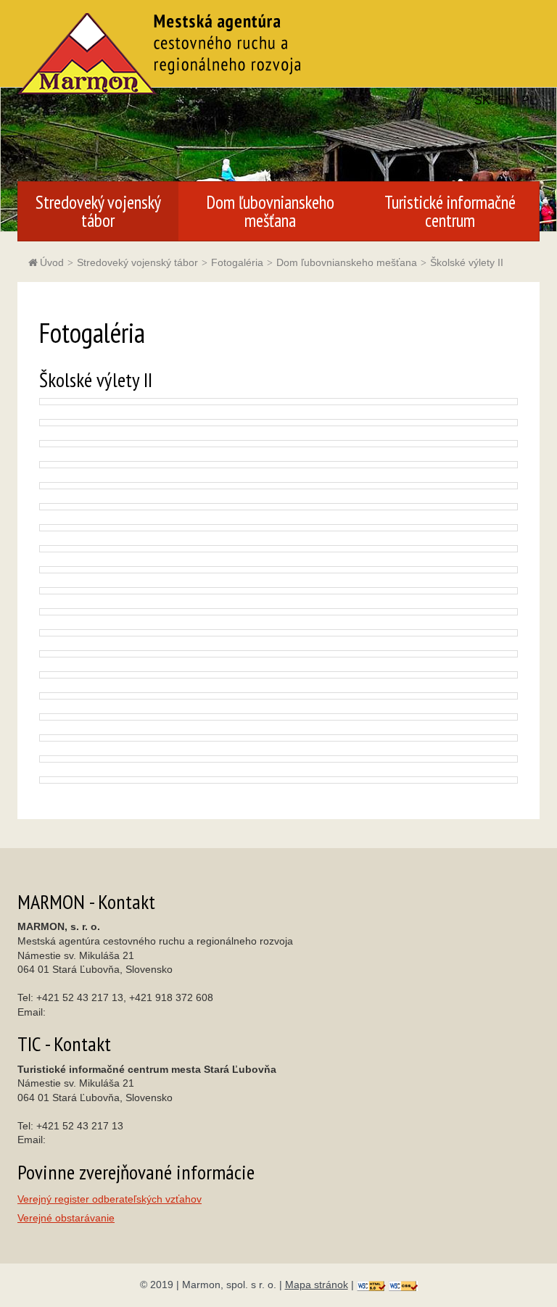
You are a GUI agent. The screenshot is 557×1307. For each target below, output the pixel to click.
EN (506, 100)
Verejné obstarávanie (66, 1218)
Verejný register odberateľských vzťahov (109, 1199)
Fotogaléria (237, 262)
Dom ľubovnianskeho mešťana (270, 211)
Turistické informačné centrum (450, 211)
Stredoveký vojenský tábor (98, 211)
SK (482, 100)
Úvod (52, 262)
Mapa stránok (316, 1284)
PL (528, 100)
